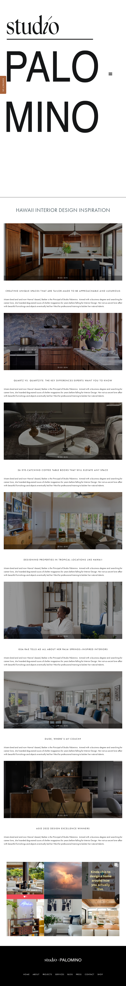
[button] (110, 74)
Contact (89, 974)
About (36, 974)
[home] (52, 74)
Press (78, 974)
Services (59, 974)
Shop (100, 974)
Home (26, 974)
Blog (70, 974)
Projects (47, 974)
